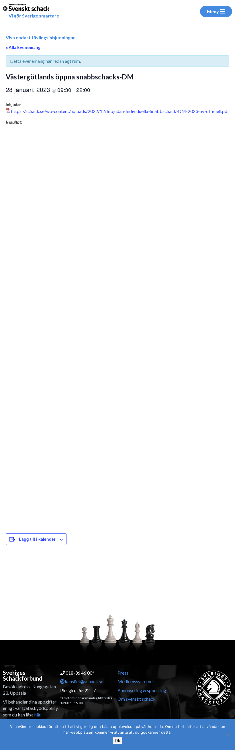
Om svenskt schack (136, 699)
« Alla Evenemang (23, 47)
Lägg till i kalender (37, 539)
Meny (213, 11)
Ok (117, 740)
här (37, 714)
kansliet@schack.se (84, 681)
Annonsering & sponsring (141, 690)
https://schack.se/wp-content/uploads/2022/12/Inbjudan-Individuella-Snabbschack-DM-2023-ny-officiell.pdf (120, 111)
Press (122, 672)
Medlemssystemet (135, 681)
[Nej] (228, 735)
